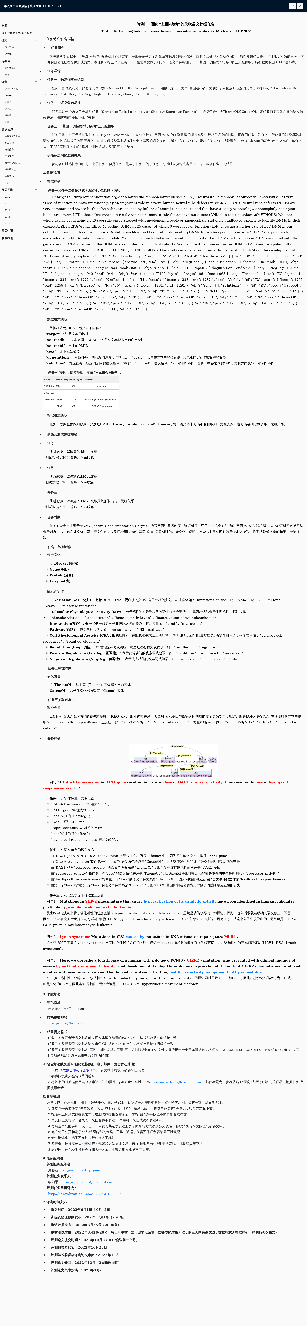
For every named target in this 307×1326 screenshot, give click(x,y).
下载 (7, 182)
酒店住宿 (7, 230)
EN (293, 6)
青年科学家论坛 (12, 162)
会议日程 (9, 143)
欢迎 (4, 25)
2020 (7, 203)
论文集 (8, 54)
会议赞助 (9, 176)
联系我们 (7, 238)
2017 (7, 223)
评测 (4, 82)
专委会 (6, 61)
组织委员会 (10, 68)
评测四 (8, 115)
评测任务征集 (11, 89)
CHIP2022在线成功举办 (17, 33)
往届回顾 (7, 190)
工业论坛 (9, 156)
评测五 (8, 122)
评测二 (8, 102)
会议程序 (7, 129)
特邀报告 (9, 149)
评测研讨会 (10, 169)
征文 (4, 40)
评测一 (8, 95)
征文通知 (9, 47)
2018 (7, 217)
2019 (7, 210)
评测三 (8, 109)
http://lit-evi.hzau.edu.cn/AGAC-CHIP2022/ (84, 1194)
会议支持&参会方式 (15, 136)
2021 (7, 197)
